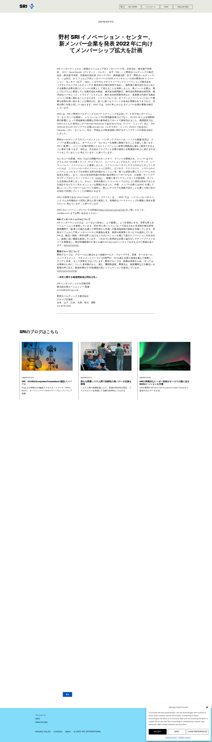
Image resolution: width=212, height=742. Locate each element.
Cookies (58, 732)
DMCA (68, 732)
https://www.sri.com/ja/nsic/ (112, 210)
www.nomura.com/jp (67, 271)
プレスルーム (150, 7)
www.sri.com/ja (71, 245)
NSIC (166, 7)
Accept (157, 732)
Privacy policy (184, 737)
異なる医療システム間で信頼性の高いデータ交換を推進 (106, 382)
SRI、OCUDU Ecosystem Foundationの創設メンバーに (47, 382)
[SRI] (27, 6)
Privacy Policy (43, 732)
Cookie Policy (171, 737)
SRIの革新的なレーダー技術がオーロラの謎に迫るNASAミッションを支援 (164, 382)
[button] (207, 707)
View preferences (197, 732)
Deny (176, 732)
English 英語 (182, 7)
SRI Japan (132, 7)
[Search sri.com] (121, 7)
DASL (99, 178)
